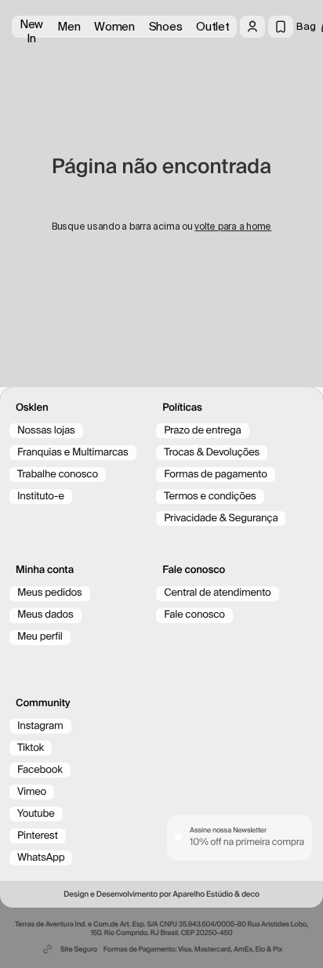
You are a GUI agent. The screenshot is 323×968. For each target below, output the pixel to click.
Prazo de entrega (202, 430)
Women (114, 26)
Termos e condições (210, 496)
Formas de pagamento (215, 474)
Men (68, 26)
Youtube (36, 814)
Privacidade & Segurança (221, 518)
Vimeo (31, 792)
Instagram (40, 726)
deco (250, 895)
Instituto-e (40, 496)
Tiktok (30, 748)
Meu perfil (40, 637)
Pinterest (37, 836)
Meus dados (45, 615)
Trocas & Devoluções (211, 452)
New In (31, 27)
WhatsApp (40, 858)
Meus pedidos (49, 593)
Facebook (40, 770)
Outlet (212, 26)
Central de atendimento (217, 593)
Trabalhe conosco (57, 474)
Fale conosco (194, 615)
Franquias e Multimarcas (73, 452)
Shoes (166, 26)
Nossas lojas (46, 430)
